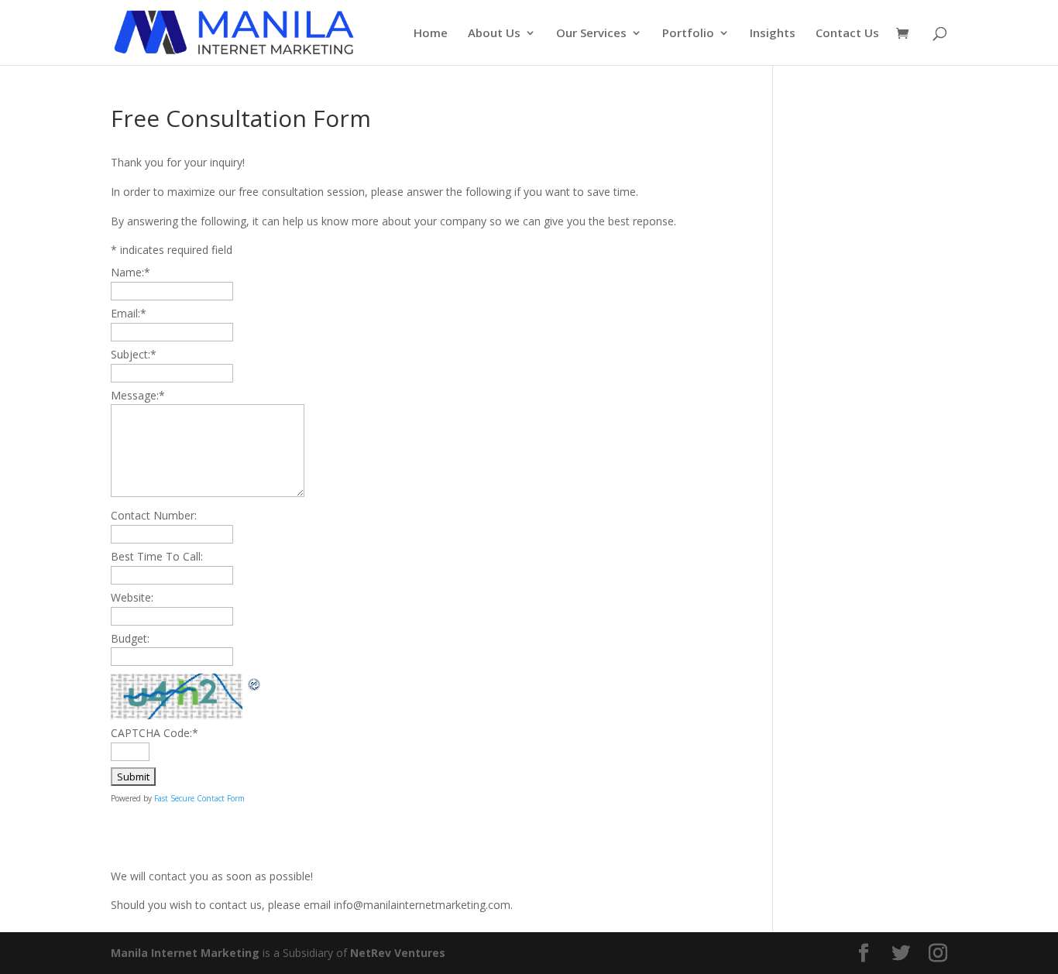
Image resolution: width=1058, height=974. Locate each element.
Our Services (591, 33)
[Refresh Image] (254, 682)
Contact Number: (154, 515)
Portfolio (688, 33)
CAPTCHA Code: (154, 732)
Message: (138, 395)
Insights (772, 33)
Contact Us (847, 33)
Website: (132, 597)
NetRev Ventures (397, 952)
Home (431, 33)
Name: (130, 272)
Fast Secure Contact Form (199, 798)
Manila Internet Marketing (185, 952)
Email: (128, 313)
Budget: (130, 638)
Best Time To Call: (157, 556)
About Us (494, 33)
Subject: (133, 354)
